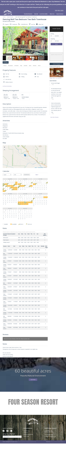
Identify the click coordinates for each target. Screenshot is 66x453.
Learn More (33, 379)
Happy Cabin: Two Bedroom (55, 78)
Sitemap (29, 441)
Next (37, 174)
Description (10, 65)
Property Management (28, 434)
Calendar (25, 65)
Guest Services (59, 14)
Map (21, 65)
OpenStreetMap (40, 167)
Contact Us (26, 432)
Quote (56, 44)
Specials (36, 14)
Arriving (52, 33)
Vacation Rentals (28, 14)
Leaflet (36, 167)
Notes (39, 65)
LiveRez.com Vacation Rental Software (56, 441)
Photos (4, 65)
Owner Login (26, 436)
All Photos (5, 62)
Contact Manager (56, 64)
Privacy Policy (25, 441)
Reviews (34, 65)
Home (4, 17)
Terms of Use (20, 441)
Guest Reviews (27, 430)
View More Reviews (54, 117)
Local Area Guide (44, 14)
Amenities (16, 65)
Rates (30, 65)
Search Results (10, 17)
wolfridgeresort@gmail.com (50, 436)
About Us (52, 14)
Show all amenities (8, 86)
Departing (53, 38)
